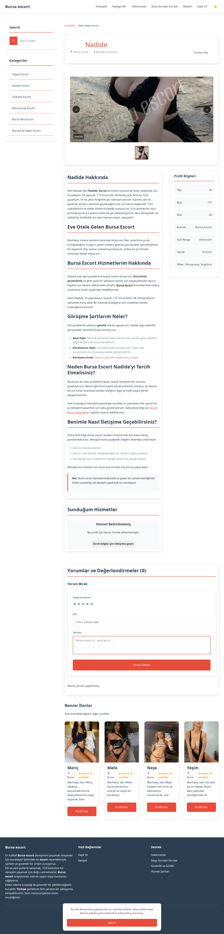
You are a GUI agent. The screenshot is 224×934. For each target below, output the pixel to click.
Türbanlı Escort (21, 97)
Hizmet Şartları (160, 871)
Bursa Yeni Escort (23, 119)
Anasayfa (101, 6)
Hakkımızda (139, 6)
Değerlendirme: (82, 597)
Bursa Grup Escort (23, 108)
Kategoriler (119, 6)
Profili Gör (81, 811)
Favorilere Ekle (201, 52)
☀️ (215, 6)
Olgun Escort (20, 74)
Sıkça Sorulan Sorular (164, 6)
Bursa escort (17, 6)
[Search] (13, 41)
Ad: (75, 614)
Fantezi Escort (21, 85)
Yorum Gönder (141, 665)
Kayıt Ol (202, 6)
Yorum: (77, 632)
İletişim (187, 6)
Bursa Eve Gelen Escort (26, 130)
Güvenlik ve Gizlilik (162, 866)
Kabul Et (112, 923)
